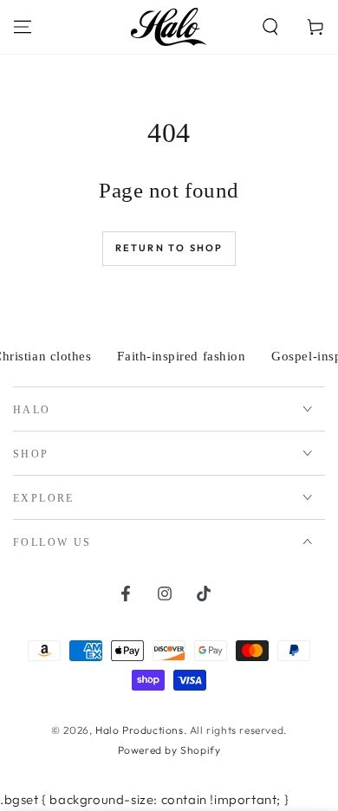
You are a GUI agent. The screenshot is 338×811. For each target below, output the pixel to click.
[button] (270, 27)
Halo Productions (139, 729)
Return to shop (169, 248)
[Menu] (22, 27)
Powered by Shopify (169, 749)
